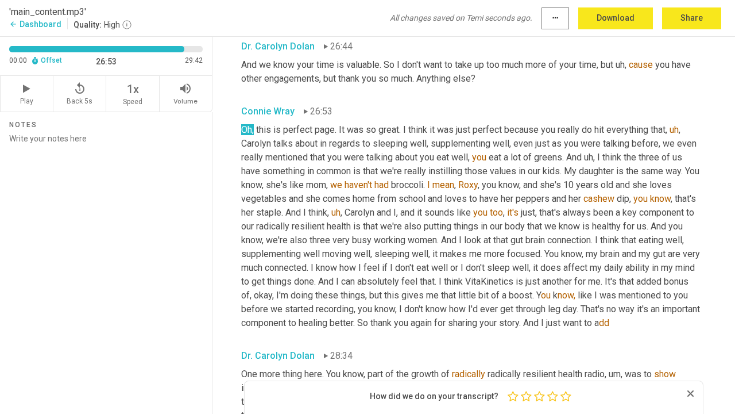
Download (616, 17)
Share (691, 17)
